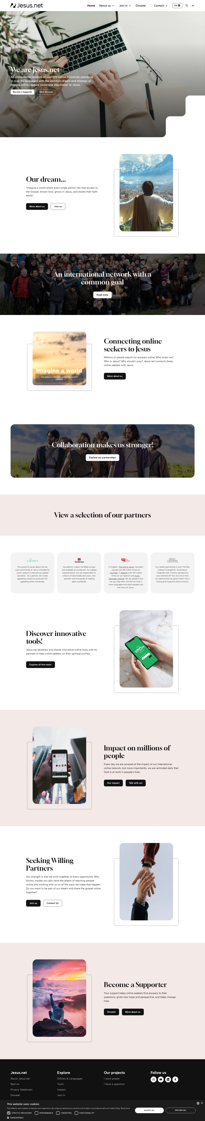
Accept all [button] (149, 1110)
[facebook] (175, 1079)
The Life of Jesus (126, 567)
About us (105, 5)
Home (91, 5)
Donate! (141, 5)
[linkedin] (168, 1079)
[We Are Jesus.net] (27, 5)
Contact (159, 5)
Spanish (124, 573)
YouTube (114, 573)
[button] (68, 1117)
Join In (123, 5)
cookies (59, 379)
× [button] (202, 1103)
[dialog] (102, 1110)
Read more (125, 1108)
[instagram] (153, 1079)
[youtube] (161, 1079)
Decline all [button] (180, 1110)
